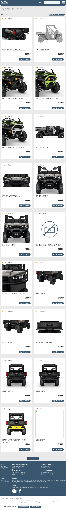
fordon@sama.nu (48, 466)
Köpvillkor (3, 468)
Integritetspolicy (4, 467)
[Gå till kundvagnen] (40, 3)
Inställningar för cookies (10, 506)
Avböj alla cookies (23, 506)
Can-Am (7, 8)
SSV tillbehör (19, 8)
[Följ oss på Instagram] (14, 491)
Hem (2, 8)
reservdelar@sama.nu (20, 466)
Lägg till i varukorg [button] (24, 59)
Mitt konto (3, 466)
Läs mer (49, 503)
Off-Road (12, 8)
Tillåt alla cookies (35, 506)
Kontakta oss (4, 470)
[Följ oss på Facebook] (20, 491)
